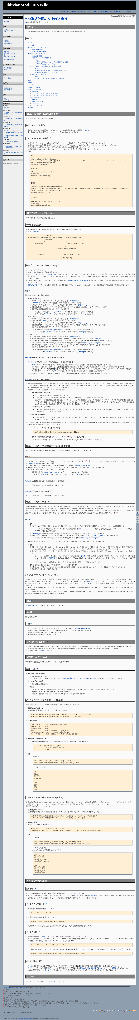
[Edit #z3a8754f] (65, 797)
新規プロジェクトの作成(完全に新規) (42, 58)
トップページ (49, 970)
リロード (95, 11)
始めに (30, 42)
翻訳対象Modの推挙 (37, 49)
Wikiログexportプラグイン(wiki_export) (15, 987)
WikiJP (6, 86)
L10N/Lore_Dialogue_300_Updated (13, 153)
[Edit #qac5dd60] (48, 501)
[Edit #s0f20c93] (55, 212)
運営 (5, 98)
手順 (33, 85)
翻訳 (29, 81)
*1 (128, 284)
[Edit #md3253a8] (71, 445)
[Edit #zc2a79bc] (35, 611)
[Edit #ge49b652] (44, 125)
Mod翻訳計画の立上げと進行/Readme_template (79, 678)
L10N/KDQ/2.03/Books (11, 141)
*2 (64, 372)
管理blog (6, 100)
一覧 (106, 11)
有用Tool (36, 231)
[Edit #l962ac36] (66, 357)
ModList (60, 312)
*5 (41, 427)
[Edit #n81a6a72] (42, 960)
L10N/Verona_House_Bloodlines (13, 133)
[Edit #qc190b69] (52, 378)
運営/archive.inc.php (92, 581)
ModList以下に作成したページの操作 (46, 64)
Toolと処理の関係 (37, 56)
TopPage (6, 21)
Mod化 (30, 82)
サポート (30, 107)
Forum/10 (87, 130)
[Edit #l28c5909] (42, 224)
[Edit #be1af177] (31, 37)
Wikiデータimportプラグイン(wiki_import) (42, 274)
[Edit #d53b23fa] (32, 600)
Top (26, 22)
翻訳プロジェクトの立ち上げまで (38, 47)
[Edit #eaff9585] (29, 456)
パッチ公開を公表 (37, 105)
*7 (78, 460)
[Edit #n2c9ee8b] (47, 641)
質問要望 (6, 42)
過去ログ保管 (8, 90)
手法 (36, 60)
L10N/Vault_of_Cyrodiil (11, 131)
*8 (86, 460)
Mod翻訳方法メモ (76, 301)
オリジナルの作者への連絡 (39, 51)
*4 (121, 422)
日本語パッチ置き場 (76, 893)
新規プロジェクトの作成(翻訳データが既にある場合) (47, 66)
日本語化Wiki (8, 88)
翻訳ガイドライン (34, 285)
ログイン (132, 11)
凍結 (68, 11)
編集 (63, 11)
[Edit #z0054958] (36, 976)
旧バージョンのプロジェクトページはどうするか (49, 78)
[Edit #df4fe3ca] (29, 290)
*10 (67, 741)
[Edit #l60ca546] (59, 113)
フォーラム (7, 78)
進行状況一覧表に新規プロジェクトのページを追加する (99, 968)
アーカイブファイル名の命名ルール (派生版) (45, 95)
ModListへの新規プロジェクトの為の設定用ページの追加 (51, 62)
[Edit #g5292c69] (39, 931)
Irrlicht (10, 1015)
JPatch (42, 936)
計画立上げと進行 (9, 56)
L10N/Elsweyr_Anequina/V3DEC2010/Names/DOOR (13, 147)
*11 (86, 897)
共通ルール (35, 91)
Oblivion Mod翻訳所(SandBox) (78, 280)
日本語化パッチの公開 (34, 97)
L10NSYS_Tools (37, 303)
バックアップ (79, 11)
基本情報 (34, 99)
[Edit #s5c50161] (52, 490)
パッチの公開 (35, 103)
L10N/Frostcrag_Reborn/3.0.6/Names (13, 125)
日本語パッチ (8, 40)
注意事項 (6, 52)
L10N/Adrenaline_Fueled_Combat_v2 (13, 136)
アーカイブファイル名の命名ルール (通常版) (45, 93)
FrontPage (52, 312)
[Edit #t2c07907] (34, 26)
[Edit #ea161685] (49, 656)
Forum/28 (53, 981)
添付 (89, 11)
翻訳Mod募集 (8, 43)
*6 (67, 436)
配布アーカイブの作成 (34, 89)
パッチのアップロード (38, 101)
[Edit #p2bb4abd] (66, 480)
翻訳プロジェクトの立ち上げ (36, 53)
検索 (111, 11)
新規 (102, 11)
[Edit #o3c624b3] (35, 888)
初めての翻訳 (8, 68)
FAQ (5, 31)
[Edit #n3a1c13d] (37, 668)
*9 (117, 512)
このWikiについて (9, 30)
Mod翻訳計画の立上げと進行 (46, 19)
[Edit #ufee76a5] (65, 699)
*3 (94, 399)
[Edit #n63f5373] (59, 265)
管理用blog (92, 895)
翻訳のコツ (7, 69)
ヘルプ (125, 11)
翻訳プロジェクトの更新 (39, 74)
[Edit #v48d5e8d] (31, 623)
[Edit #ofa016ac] (46, 903)
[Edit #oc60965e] (49, 880)
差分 (72, 11)
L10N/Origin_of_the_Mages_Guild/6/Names (13, 113)
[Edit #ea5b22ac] (50, 137)
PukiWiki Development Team (25, 1018)
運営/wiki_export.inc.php (86, 529)
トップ (57, 11)
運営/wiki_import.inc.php (86, 305)
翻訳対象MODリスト (10, 59)
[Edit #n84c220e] (29, 519)
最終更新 (117, 11)
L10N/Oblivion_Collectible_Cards (13, 119)
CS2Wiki (43, 321)
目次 (33, 45)
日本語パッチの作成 (34, 87)
